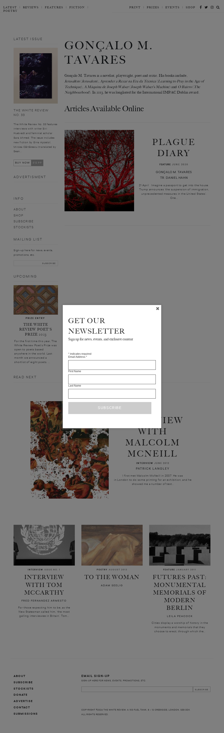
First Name (74, 371)
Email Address (77, 356)
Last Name (74, 385)
